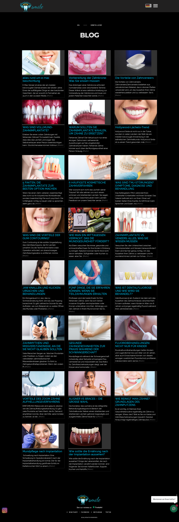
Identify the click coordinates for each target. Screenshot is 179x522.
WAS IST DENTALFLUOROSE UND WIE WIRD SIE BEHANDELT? (133, 290)
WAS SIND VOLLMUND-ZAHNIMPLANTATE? (38, 129)
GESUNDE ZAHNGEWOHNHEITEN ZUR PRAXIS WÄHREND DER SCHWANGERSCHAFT (87, 347)
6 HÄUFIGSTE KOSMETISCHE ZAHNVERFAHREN (87, 184)
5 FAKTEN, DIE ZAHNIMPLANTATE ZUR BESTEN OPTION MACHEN (40, 185)
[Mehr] (50, 96)
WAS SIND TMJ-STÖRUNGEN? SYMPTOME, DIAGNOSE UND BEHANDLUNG (134, 185)
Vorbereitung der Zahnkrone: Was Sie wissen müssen (87, 79)
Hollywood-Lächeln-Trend (132, 127)
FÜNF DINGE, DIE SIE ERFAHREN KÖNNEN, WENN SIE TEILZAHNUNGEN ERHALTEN (89, 290)
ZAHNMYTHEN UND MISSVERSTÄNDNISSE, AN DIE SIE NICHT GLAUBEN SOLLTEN (42, 346)
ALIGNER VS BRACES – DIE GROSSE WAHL (86, 400)
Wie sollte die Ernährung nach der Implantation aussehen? (88, 453)
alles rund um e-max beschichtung (36, 79)
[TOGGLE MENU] (155, 5)
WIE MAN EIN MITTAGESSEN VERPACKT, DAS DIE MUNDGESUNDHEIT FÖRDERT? (89, 238)
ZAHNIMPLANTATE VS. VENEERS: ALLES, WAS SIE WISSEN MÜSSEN (131, 238)
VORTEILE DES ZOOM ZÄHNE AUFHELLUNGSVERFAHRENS (41, 400)
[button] (148, 5)
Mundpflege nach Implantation (42, 451)
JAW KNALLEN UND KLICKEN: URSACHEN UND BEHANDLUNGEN (42, 290)
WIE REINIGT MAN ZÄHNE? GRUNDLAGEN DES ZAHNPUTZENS (132, 401)
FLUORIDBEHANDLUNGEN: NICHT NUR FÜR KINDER (132, 344)
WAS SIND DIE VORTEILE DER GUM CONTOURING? (41, 236)
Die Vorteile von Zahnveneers (134, 77)
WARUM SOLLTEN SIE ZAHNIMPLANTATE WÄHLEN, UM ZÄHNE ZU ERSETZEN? (88, 130)
